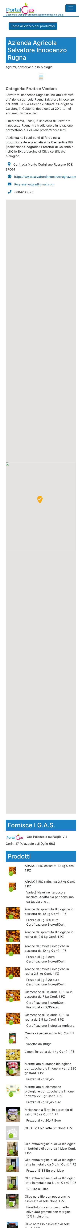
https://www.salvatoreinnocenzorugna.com (45, 177)
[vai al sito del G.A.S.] (16, 836)
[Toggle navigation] (70, 8)
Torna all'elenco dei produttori (33, 26)
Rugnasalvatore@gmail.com (34, 184)
